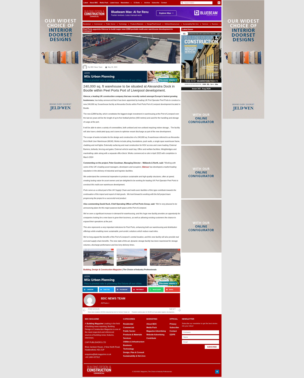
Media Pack (104, 3)
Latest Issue (114, 3)
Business (215, 24)
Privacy (173, 324)
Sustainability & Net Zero (134, 356)
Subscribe (155, 3)
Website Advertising (155, 335)
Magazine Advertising (156, 331)
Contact (164, 3)
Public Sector (110, 24)
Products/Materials (136, 24)
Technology (123, 24)
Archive (147, 3)
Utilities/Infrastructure (172, 24)
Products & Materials (132, 335)
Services (205, 24)
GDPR (172, 335)
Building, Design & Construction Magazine (102, 270)
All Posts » (105, 303)
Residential (87, 24)
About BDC (94, 3)
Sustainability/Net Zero (191, 24)
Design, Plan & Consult (133, 352)
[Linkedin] (219, 2)
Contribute (151, 338)
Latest (85, 3)
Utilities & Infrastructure (133, 342)
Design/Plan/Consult (154, 24)
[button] (90, 289)
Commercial (98, 24)
